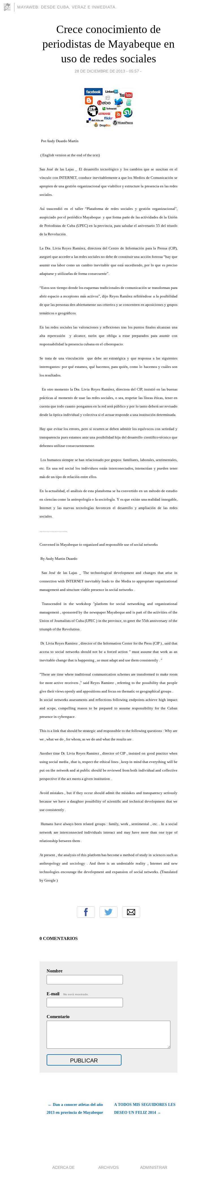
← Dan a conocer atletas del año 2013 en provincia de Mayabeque (75, 1109)
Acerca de (63, 1167)
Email (131, 912)
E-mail (68, 993)
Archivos (108, 1167)
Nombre (54, 970)
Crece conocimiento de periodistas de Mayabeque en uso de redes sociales (108, 44)
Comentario (58, 1016)
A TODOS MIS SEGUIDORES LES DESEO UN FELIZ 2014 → (144, 1109)
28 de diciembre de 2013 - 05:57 (107, 71)
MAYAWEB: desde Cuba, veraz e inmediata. (67, 7)
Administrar (153, 1167)
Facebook (86, 912)
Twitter (108, 912)
